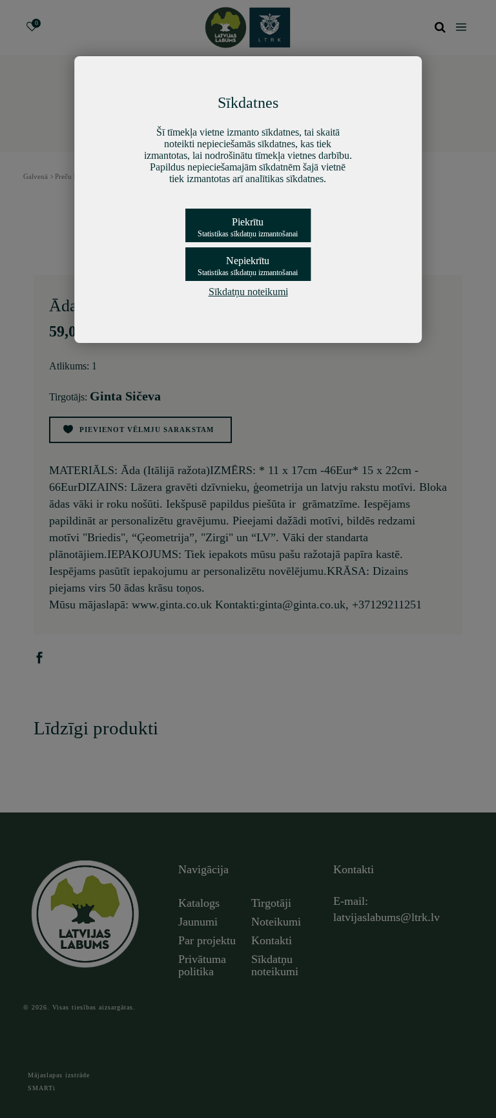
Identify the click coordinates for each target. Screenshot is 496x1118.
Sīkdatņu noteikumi (248, 291)
